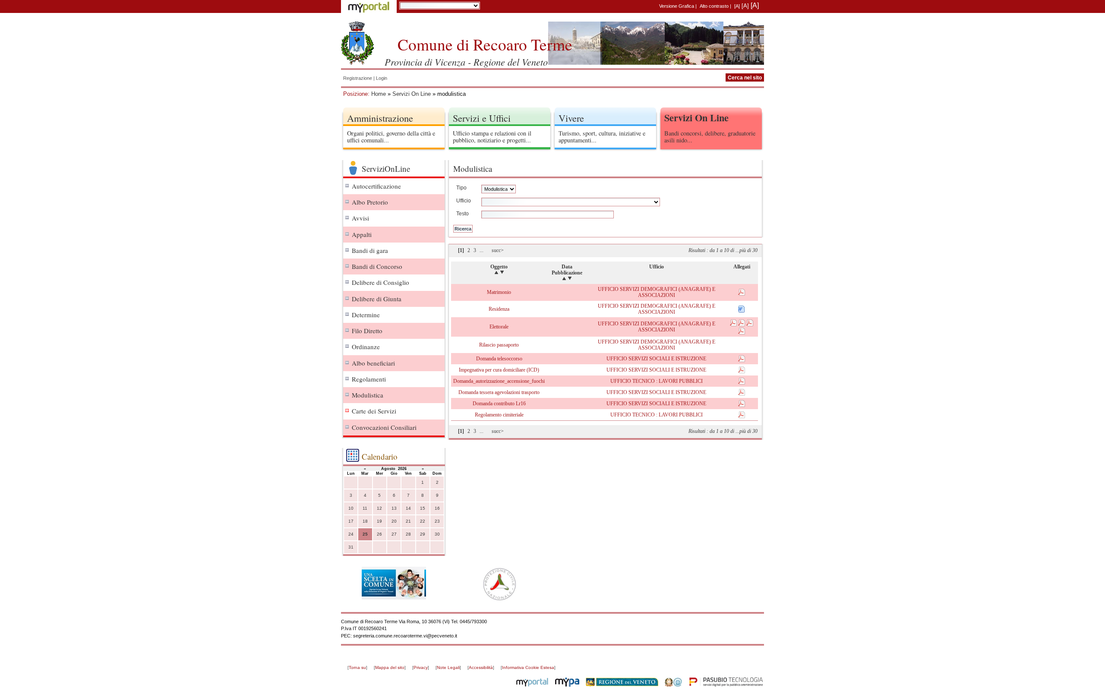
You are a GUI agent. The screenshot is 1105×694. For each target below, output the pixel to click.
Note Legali (448, 667)
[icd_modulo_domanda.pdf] (741, 372)
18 (365, 521)
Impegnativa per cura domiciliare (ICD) (499, 370)
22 (422, 521)
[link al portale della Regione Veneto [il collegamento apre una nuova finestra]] (622, 685)
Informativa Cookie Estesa (528, 667)
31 (351, 547)
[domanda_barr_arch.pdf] (741, 405)
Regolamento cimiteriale (499, 415)
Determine (366, 314)
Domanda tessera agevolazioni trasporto (499, 392)
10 (351, 508)
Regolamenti (369, 379)
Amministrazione (380, 117)
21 (408, 521)
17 (351, 521)
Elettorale (498, 327)
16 (437, 508)
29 (422, 534)
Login (381, 78)
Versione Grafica (676, 6)
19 (379, 521)
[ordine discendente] (502, 273)
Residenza (499, 309)
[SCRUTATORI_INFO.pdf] (734, 325)
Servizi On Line (411, 94)
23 (437, 521)
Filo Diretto (367, 330)
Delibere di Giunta (376, 298)
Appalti (362, 234)
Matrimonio (499, 292)
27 (394, 534)
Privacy (421, 667)
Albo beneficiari (373, 363)
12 (379, 508)
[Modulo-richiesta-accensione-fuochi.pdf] (741, 383)
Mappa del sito (389, 667)
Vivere (571, 117)
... (481, 250)
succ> (498, 250)
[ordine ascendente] (496, 273)
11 (365, 508)
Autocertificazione (376, 186)
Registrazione (357, 78)
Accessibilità (481, 667)
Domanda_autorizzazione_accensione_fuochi (499, 381)
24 (351, 534)
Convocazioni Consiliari (384, 427)
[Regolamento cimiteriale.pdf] (741, 416)
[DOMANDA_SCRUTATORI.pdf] (742, 325)
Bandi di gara (370, 250)
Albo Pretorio (370, 202)
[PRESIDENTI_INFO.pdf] (749, 325)
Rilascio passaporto (499, 345)
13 (394, 508)
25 (365, 534)
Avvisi (360, 218)
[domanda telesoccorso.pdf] (741, 360)
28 (408, 534)
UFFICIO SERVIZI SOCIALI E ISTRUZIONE (656, 359)
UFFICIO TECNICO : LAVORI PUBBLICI (656, 381)
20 (394, 521)
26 (379, 534)
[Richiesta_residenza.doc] (741, 311)
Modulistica (367, 395)
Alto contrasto (714, 6)
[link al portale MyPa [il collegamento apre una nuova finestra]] (567, 685)
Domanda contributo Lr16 (499, 404)
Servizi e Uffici (482, 117)
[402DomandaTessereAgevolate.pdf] (741, 394)
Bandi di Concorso (377, 266)
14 (408, 508)
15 (422, 508)
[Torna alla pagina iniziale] (357, 43)
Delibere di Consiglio (380, 282)
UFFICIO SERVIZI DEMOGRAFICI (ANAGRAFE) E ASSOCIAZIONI (656, 292)
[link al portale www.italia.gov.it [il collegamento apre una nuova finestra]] (673, 685)
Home (378, 94)
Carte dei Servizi (374, 411)
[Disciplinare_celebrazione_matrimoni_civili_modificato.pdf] (741, 294)
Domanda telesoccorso (499, 359)
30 (437, 534)
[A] (737, 6)
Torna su (357, 667)
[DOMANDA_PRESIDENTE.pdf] (741, 333)
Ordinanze (366, 346)
